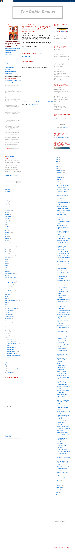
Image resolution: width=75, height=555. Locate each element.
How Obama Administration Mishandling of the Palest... (63, 453)
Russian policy (8, 318)
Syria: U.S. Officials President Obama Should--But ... (62, 248)
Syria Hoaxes (60, 369)
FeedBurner (65, 127)
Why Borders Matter (62, 478)
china (6, 212)
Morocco (7, 288)
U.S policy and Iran (9, 339)
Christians (7, 214)
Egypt (6, 220)
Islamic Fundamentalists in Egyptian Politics (13, 58)
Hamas (6, 236)
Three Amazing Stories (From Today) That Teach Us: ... (63, 434)
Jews (6, 263)
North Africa (7, 294)
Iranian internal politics (10, 246)
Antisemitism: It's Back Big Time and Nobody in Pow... (63, 468)
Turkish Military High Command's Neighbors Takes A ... (63, 360)
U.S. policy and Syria (10, 359)
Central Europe (8, 210)
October (59, 174)
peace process (8, 314)
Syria (6, 330)
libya (6, 275)
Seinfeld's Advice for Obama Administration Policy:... (63, 227)
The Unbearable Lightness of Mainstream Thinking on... (63, 301)
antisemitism (8, 195)
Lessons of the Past (9, 273)
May (58, 480)
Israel (6, 253)
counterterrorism (8, 216)
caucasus (7, 208)
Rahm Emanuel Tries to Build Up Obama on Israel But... (62, 440)
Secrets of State (7, 69)
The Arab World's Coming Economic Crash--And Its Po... (63, 463)
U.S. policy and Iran (9, 347)
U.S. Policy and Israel (10, 353)
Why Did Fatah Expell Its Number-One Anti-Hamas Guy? (63, 276)
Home (37, 101)
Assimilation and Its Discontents (10, 50)
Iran (5, 240)
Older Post (50, 101)
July (58, 181)
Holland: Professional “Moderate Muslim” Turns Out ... (63, 333)
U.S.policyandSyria (9, 361)
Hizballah (7, 238)
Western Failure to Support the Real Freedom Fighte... (63, 316)
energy (6, 222)
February (59, 487)
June (58, 183)
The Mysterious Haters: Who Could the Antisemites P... (62, 396)
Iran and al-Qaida (9, 242)
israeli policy (7, 257)
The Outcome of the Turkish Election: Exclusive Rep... (62, 365)
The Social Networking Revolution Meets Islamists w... (62, 216)
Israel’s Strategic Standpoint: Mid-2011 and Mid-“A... (63, 202)
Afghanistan (7, 191)
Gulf (6, 234)
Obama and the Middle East (11, 300)
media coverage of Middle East (12, 277)
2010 (57, 492)
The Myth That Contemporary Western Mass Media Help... (63, 382)
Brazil (6, 203)
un (5, 366)
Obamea (7, 302)
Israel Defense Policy (10, 255)
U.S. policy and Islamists (10, 351)
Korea (6, 267)
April (58, 483)
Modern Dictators (8, 65)
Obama (6, 298)
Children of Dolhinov (8, 54)
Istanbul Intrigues (8, 61)
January (59, 489)
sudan (6, 328)
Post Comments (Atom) (34, 104)
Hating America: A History (9, 56)
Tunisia (6, 333)
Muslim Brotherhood (9, 290)
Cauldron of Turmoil (8, 52)
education (7, 218)
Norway (6, 296)
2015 (57, 159)
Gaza (6, 230)
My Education (60, 430)
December (60, 170)
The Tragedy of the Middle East (10, 71)
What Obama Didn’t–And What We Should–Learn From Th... (63, 257)
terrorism (7, 331)
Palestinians (7, 312)
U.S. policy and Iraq (9, 349)
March (59, 485)
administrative (8, 189)
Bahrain (6, 201)
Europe (6, 226)
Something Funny (8, 436)
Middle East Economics (10, 281)
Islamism (7, 250)
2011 (57, 168)
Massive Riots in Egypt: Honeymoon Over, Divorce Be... (62, 197)
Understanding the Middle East (12, 368)
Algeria (6, 193)
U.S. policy (7, 345)
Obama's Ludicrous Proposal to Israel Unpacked (62, 350)
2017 (57, 155)
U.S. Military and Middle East (11, 343)
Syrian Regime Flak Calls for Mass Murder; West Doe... (63, 377)
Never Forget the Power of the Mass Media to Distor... (63, 282)
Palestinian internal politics (11, 308)
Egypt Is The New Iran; (62, 449)
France (6, 228)
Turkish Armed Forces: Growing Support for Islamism (62, 321)
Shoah (6, 324)
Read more (24, 49)
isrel (6, 259)
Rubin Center (10, 156)
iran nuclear (7, 244)
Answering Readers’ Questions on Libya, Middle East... (62, 306)
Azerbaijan (7, 199)
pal (5, 306)
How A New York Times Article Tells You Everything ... (62, 422)
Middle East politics (9, 282)
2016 (57, 157)
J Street (6, 261)
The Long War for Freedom (9, 63)
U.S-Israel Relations (9, 341)
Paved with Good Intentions (9, 67)
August (59, 179)
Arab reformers (8, 197)
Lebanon (7, 271)
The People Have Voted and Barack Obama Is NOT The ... (63, 474)
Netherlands (7, 292)
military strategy (8, 284)
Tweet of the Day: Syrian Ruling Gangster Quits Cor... (63, 327)
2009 (57, 494)
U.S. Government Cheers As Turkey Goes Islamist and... (63, 402)
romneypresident (9, 316)
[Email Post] (43, 53)
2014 (57, 161)
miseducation (8, 286)
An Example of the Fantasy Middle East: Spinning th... (63, 263)
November (60, 172)
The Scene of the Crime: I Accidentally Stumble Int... (63, 242)
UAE (6, 363)
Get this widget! (7, 435)
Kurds (6, 269)
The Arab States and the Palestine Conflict (12, 48)
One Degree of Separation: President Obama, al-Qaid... (63, 407)
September (60, 177)
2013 (57, 164)
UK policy (7, 365)
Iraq (5, 248)
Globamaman (8, 232)
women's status (8, 372)
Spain (6, 326)
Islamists (7, 251)
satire (6, 320)
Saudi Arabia (8, 322)
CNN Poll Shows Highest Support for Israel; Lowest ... (63, 445)
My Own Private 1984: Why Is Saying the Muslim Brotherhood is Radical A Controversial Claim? (36, 29)
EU (5, 224)
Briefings (7, 204)
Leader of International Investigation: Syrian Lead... (62, 291)
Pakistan (7, 304)
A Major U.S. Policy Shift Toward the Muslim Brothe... (63, 191)
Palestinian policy (9, 310)
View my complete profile (12, 175)
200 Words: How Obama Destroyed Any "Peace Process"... (63, 417)
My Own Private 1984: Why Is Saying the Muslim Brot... (63, 233)
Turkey (6, 335)
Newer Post (25, 101)
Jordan (6, 265)
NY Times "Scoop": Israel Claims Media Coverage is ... (63, 221)
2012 (57, 166)
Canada (6, 206)
